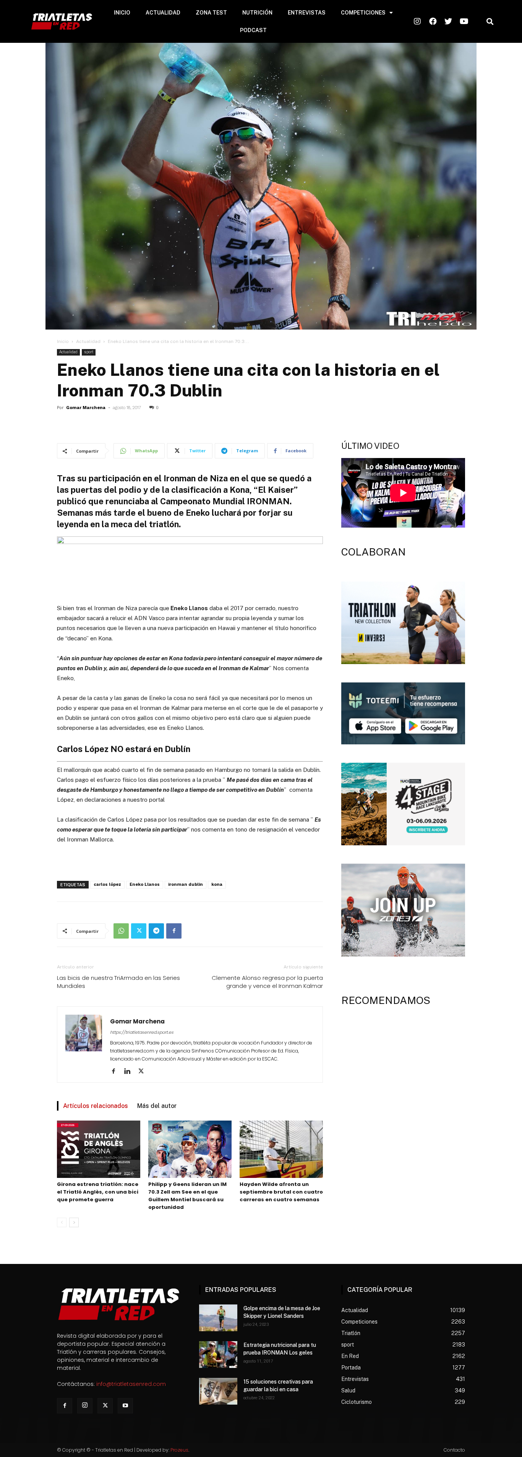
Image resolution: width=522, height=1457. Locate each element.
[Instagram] (84, 1405)
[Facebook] (174, 931)
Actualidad (88, 341)
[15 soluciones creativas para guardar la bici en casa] (218, 1391)
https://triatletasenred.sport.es (141, 1032)
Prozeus (179, 1450)
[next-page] (74, 1222)
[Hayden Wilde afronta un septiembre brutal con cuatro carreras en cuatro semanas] (281, 1149)
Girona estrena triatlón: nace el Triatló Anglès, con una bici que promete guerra (97, 1192)
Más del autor (157, 1105)
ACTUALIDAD (163, 13)
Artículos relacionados (95, 1105)
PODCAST (253, 30)
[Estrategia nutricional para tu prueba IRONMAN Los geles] (218, 1354)
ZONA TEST (211, 13)
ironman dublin (185, 884)
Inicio (63, 341)
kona (216, 884)
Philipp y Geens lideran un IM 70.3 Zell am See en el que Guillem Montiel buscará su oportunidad (187, 1196)
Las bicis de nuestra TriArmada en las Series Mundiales (118, 982)
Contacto (454, 1450)
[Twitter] (138, 931)
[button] (489, 21)
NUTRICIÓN (257, 13)
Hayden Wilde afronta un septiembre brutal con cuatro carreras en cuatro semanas (281, 1192)
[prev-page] (61, 1222)
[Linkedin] (130, 1071)
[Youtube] (125, 1405)
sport (88, 352)
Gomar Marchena (85, 407)
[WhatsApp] (121, 931)
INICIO (122, 13)
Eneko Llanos (145, 884)
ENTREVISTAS (307, 13)
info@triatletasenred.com (131, 1384)
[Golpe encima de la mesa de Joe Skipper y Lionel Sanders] (218, 1317)
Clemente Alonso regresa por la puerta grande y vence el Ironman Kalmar (267, 982)
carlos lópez (107, 884)
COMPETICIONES (363, 13)
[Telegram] (156, 931)
